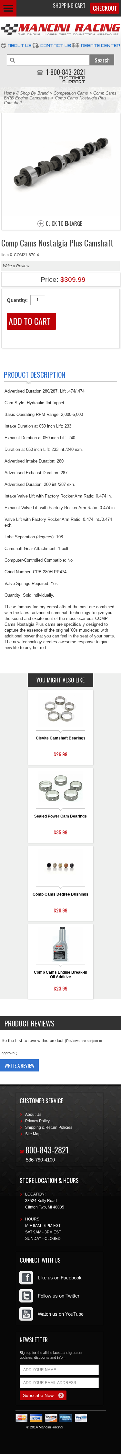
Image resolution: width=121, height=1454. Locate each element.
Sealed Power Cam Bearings (60, 816)
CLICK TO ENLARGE (64, 223)
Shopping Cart (69, 5)
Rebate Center (100, 45)
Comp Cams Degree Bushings (60, 894)
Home (9, 93)
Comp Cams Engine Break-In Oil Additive (60, 974)
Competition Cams (71, 93)
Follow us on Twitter (58, 1296)
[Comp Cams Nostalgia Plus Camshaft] (61, 214)
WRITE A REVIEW (20, 1065)
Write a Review (16, 266)
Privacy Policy (37, 1121)
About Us (20, 45)
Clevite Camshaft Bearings (61, 738)
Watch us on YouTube (61, 1314)
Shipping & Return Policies (48, 1127)
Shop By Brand (34, 93)
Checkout (105, 8)
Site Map (33, 1134)
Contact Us (55, 45)
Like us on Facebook (60, 1277)
